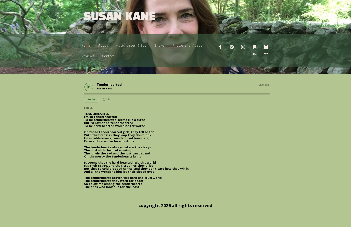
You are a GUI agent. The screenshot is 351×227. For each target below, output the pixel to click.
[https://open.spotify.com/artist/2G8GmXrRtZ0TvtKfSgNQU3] (232, 47)
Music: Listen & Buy (131, 45)
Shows (159, 45)
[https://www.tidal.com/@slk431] (266, 54)
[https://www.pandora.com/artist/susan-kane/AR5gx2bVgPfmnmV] (254, 47)
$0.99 (91, 99)
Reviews (87, 56)
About (103, 45)
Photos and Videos (188, 45)
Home (86, 45)
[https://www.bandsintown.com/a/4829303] (266, 47)
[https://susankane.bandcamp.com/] (254, 54)
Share (110, 99)
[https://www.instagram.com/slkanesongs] (243, 47)
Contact (108, 56)
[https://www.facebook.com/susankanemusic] (220, 47)
